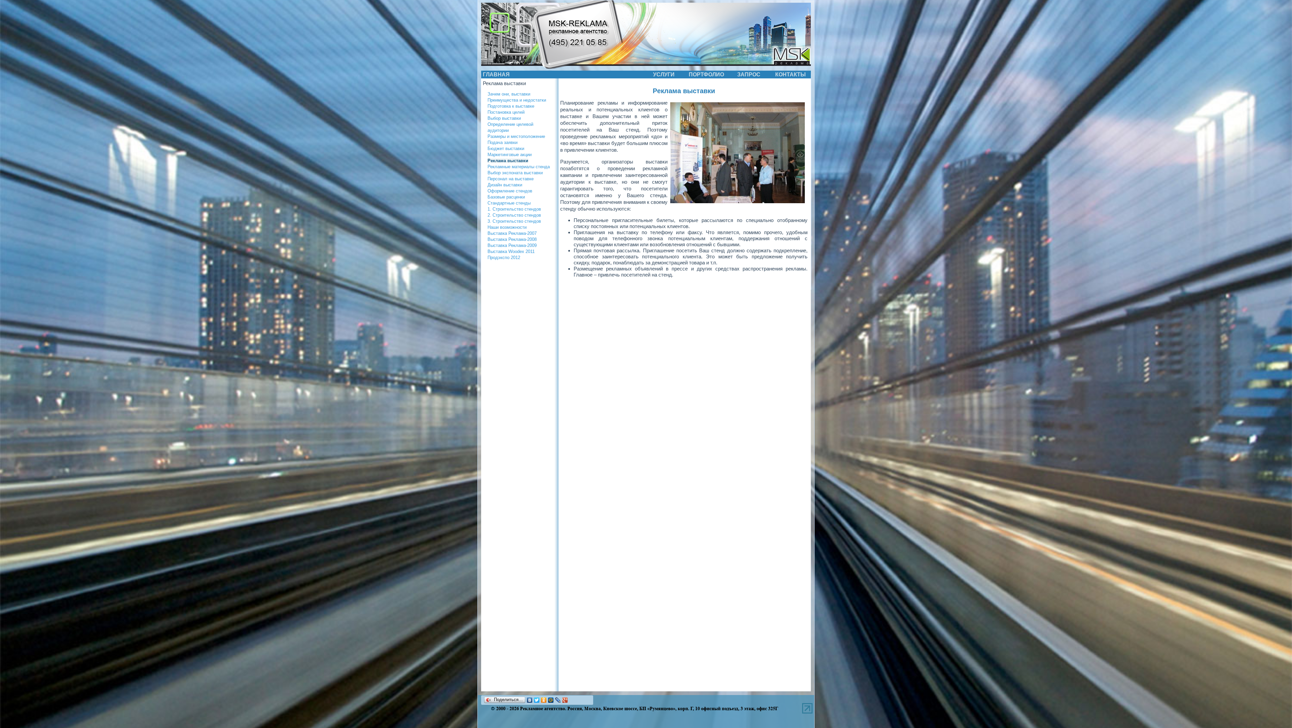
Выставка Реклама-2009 (512, 245)
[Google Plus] (565, 700)
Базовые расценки (506, 196)
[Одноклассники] (543, 700)
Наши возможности (507, 227)
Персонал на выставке (511, 178)
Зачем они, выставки (509, 94)
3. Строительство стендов (514, 221)
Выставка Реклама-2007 (512, 233)
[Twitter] (536, 700)
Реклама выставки (508, 160)
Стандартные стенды (509, 203)
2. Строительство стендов (514, 215)
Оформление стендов (510, 190)
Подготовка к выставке (511, 106)
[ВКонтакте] (529, 700)
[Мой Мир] (550, 700)
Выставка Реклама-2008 (512, 239)
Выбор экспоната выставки (515, 172)
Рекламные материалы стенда (519, 166)
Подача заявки (502, 142)
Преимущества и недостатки (517, 100)
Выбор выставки (504, 118)
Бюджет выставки (506, 148)
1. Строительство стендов (514, 209)
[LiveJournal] (558, 700)
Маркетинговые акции (510, 154)
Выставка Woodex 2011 (511, 251)
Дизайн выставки (505, 184)
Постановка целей (506, 112)
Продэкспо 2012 (504, 257)
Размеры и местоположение (516, 136)
